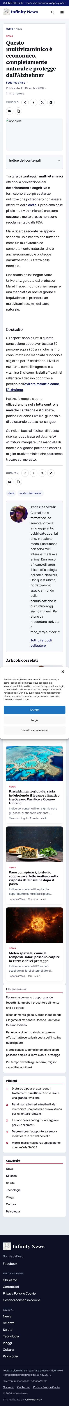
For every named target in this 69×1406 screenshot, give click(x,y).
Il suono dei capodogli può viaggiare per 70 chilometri (35, 1122)
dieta (32, 205)
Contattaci (11, 1287)
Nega (34, 720)
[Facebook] (33, 102)
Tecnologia (13, 1190)
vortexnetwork (33, 1399)
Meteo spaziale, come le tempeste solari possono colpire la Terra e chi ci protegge (34, 957)
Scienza (11, 1176)
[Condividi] (25, 102)
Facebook (10, 1263)
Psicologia (13, 1211)
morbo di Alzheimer (31, 493)
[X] (42, 102)
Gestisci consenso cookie (21, 1300)
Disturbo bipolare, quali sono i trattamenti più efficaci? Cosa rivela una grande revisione (35, 1093)
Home (9, 28)
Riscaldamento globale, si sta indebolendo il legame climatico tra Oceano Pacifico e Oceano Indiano (34, 797)
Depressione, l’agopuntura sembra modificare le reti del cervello (34, 1133)
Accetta (34, 710)
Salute (10, 1183)
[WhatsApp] (51, 102)
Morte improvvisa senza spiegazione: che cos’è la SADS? (36, 1145)
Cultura (11, 1204)
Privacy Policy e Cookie (19, 1293)
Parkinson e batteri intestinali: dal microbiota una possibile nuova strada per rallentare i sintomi (37, 1109)
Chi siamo (10, 1280)
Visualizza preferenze (34, 730)
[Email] (9, 111)
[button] (63, 672)
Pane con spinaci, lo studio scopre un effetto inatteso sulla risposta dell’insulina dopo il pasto (33, 878)
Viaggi (10, 1197)
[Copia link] (18, 111)
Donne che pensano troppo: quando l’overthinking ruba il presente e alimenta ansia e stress (32, 1002)
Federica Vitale (15, 82)
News (9, 36)
